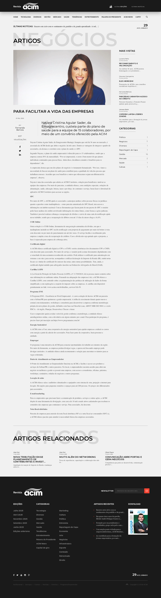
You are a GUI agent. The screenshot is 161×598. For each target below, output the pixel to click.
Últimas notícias (138, 6)
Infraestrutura (65, 544)
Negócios (123, 141)
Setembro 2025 (20, 523)
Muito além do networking (77, 457)
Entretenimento (92, 17)
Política (122, 137)
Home (15, 17)
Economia (63, 531)
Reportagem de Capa (128, 150)
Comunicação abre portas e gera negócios (123, 458)
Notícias (46, 585)
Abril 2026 (18, 515)
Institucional (18, 585)
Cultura (122, 167)
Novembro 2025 (20, 519)
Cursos (37, 585)
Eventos (55, 585)
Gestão (47, 17)
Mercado (57, 17)
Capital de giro (42, 548)
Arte (61, 535)
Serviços (28, 585)
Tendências (77, 17)
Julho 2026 (18, 511)
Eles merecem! (126, 81)
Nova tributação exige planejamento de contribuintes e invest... (29, 459)
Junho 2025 (18, 527)
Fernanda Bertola (20, 129)
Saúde (66, 17)
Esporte (62, 548)
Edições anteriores (21, 531)
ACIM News (128, 17)
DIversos (37, 17)
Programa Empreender (68, 585)
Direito (62, 560)
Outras (120, 6)
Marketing (63, 511)
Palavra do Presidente (111, 17)
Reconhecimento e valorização (128, 64)
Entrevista (63, 523)
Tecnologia (26, 17)
